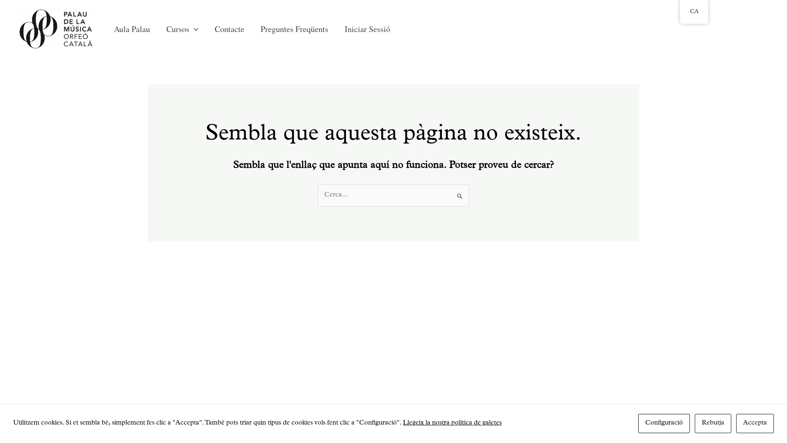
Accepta (755, 423)
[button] (193, 29)
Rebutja (713, 423)
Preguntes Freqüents (294, 28)
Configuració (664, 423)
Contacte (229, 28)
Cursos (177, 28)
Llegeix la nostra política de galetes (452, 423)
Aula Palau (132, 28)
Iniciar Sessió (367, 28)
